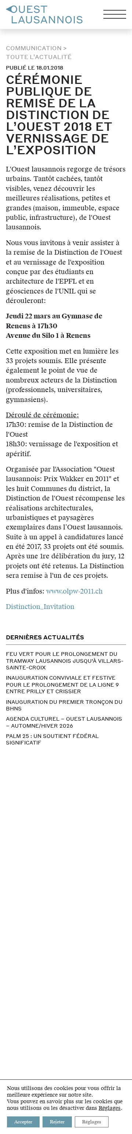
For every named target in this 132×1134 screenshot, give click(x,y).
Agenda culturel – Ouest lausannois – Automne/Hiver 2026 (64, 721)
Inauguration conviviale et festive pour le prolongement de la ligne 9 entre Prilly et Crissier (62, 684)
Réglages (110, 1108)
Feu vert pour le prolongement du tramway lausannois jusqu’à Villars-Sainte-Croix (65, 660)
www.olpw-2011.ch (74, 591)
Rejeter (57, 1122)
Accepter (23, 1122)
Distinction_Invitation (40, 606)
